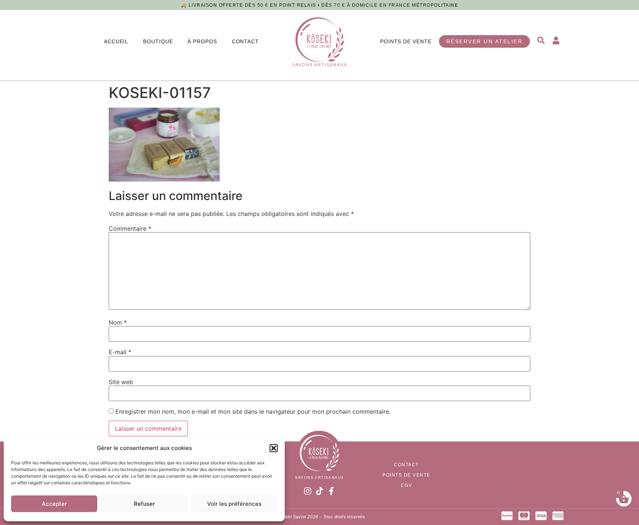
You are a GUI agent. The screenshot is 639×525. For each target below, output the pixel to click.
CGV (406, 485)
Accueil (116, 41)
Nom (118, 322)
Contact (245, 41)
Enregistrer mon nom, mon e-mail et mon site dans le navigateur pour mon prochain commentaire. (252, 411)
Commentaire (130, 228)
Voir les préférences (234, 503)
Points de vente (406, 41)
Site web (121, 382)
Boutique (158, 41)
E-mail (120, 352)
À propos (202, 41)
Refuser (144, 503)
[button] (273, 448)
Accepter (54, 503)
